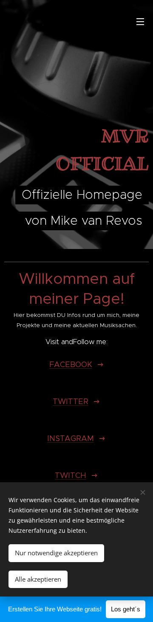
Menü (140, 21)
